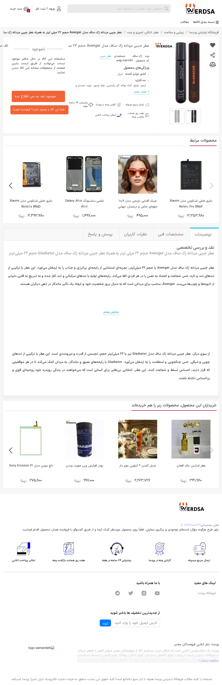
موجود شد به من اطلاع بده (35, 96)
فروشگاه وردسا (206, 593)
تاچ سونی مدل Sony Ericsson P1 (31, 465)
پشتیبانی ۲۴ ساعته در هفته (77, 104)
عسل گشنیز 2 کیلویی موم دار (137, 465)
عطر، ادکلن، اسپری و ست (142, 32)
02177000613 (192, 525)
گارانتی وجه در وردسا (106, 105)
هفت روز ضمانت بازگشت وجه (135, 115)
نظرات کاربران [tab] (136, 234)
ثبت (105, 623)
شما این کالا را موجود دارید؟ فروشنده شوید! (38, 109)
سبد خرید (19, 9)
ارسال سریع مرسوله (135, 105)
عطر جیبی (105, 56)
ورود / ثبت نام (45, 8)
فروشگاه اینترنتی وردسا (203, 32)
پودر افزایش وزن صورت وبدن (84, 465)
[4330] (212, 45)
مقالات (184, 22)
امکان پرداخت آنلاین (105, 115)
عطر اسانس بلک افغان (191, 465)
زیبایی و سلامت (173, 32)
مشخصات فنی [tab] (171, 234)
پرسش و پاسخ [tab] (101, 234)
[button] (10, 185)
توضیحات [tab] (204, 235)
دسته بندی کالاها (204, 22)
